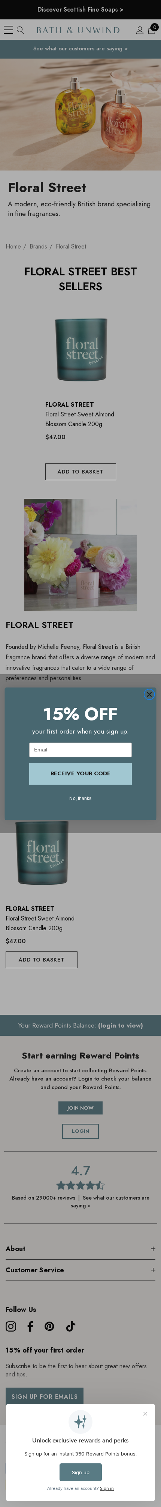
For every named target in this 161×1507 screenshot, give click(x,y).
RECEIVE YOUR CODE (80, 773)
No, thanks (80, 797)
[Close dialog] (149, 694)
